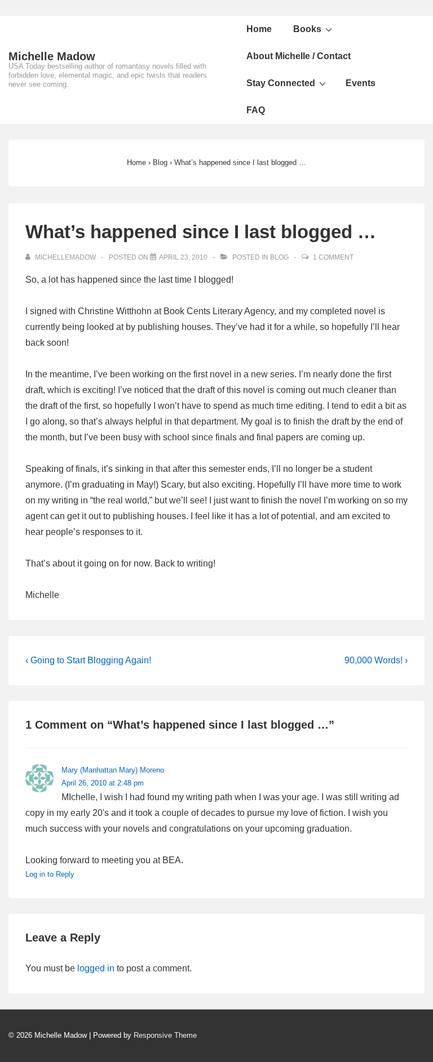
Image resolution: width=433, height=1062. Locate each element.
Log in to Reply (49, 874)
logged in (95, 968)
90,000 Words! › (376, 660)
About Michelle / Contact (298, 56)
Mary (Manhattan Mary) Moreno (112, 770)
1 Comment (333, 257)
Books (307, 29)
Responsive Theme (165, 1035)
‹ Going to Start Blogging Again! (88, 660)
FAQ (255, 110)
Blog (279, 257)
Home (259, 29)
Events (360, 83)
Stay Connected (280, 83)
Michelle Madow (51, 56)
